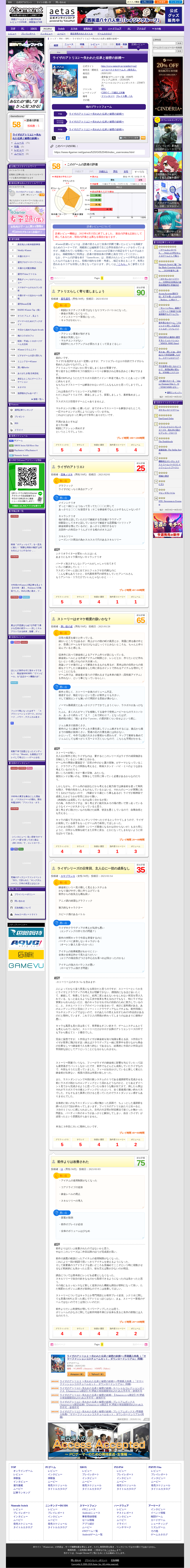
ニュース (19, 142)
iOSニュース (89, 1509)
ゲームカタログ (105, 34)
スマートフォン (88, 1505)
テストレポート (125, 1512)
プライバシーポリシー (25, 894)
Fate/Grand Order (166, 418)
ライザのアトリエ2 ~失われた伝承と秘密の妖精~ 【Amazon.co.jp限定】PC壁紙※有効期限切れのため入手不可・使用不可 (102, 1396)
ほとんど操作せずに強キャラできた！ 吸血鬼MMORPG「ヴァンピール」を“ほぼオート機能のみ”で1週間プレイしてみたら (26, 673)
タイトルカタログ (57, 1488)
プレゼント (20, 416)
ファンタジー (108, 96)
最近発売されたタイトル (81, 34)
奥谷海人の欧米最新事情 (29, 244)
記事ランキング (21, 1492)
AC (129, 28)
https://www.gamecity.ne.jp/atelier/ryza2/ (119, 66)
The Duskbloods (166, 441)
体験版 (17, 1478)
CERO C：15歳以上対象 (113, 92)
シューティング (159, 1523)
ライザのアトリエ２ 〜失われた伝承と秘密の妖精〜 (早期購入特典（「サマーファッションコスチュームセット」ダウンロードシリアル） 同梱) (106, 1357)
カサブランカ (68, 876)
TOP (13, 28)
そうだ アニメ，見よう (28, 316)
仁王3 (161, 484)
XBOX (33, 28)
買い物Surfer (23, 367)
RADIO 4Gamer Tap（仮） (29, 310)
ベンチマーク (124, 1527)
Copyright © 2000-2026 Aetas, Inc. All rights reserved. (95, 1564)
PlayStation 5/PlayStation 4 (25, 450)
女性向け (87, 28)
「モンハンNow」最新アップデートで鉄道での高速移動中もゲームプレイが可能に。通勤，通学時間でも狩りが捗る (170, 311)
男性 (115, 171)
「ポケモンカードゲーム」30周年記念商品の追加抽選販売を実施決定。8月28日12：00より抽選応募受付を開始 (170, 282)
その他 (154, 1531)
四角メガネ (67, 474)
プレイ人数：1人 (124, 96)
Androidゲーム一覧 (92, 1534)
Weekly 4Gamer (24, 250)
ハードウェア (114, 28)
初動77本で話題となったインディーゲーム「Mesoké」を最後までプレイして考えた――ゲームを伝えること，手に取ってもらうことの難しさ (26, 754)
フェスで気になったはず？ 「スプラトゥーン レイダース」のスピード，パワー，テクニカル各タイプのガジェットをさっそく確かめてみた (26, 714)
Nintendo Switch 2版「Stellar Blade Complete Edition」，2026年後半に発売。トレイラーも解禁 (170, 267)
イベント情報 (158, 1512)
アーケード (154, 1505)
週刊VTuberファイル (27, 274)
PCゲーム (18, 440)
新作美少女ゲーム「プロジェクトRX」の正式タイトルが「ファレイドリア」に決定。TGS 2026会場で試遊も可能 (170, 326)
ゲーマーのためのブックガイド (30, 322)
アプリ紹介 (88, 1523)
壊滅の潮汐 (164, 476)
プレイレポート (28, 34)
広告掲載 (115, 1560)
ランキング (176, 2)
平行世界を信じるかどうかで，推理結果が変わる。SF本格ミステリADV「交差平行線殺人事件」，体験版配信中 (170, 369)
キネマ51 (22, 387)
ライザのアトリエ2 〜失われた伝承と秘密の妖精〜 (96, 113)
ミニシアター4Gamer (27, 361)
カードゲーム (158, 1520)
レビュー (12, 34)
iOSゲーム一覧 (90, 1531)
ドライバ (19, 430)
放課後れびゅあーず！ (28, 393)
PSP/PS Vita (155, 1467)
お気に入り (147, 2)
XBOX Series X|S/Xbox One (26, 445)
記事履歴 (161, 2)
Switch (61, 28)
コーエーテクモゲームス (113, 69)
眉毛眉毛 (65, 298)
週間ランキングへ (174, 392)
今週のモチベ (24, 256)
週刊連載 (18, 1485)
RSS (10, 2)
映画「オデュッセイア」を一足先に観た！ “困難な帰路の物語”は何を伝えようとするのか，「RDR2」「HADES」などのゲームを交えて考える (26, 547)
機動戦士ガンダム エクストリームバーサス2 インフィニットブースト (170, 464)
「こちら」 (122, 264)
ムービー (61, 34)
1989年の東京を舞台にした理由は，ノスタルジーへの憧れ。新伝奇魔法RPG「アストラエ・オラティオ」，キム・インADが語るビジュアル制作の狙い (26, 799)
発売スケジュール (57, 1485)
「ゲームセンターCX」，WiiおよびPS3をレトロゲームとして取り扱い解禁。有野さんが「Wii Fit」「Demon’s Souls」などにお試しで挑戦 (170, 253)
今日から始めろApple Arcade (31, 330)
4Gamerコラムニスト (27, 349)
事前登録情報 (89, 1516)
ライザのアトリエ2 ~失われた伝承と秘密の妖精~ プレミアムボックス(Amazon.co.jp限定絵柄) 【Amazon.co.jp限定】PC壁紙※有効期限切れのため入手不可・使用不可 (101, 1404)
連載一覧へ (38, 399)
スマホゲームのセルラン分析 (30, 289)
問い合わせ (61, 2)
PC (22, 28)
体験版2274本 (35, 22)
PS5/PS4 (48, 29)
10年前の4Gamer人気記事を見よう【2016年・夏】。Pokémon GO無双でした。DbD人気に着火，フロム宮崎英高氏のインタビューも (26, 588)
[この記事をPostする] (54, 138)
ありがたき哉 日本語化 (28, 373)
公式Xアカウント (24, 2)
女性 (126, 171)
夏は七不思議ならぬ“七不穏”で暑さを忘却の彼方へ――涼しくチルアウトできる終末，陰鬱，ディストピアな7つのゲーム (26, 628)
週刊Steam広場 (24, 304)
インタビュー (46, 34)
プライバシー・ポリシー (96, 1560)
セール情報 (88, 1520)
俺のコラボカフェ (26, 336)
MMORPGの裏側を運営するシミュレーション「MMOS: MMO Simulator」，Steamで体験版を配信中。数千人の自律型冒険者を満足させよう (170, 340)
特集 (16, 146)
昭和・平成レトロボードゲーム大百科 (30, 342)
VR (100, 28)
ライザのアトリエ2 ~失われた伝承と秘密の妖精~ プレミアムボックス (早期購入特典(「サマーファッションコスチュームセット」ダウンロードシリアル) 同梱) (102, 1414)
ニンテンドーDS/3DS (56, 1505)
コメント (60, 138)
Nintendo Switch (21, 455)
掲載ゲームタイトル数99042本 (26, 19)
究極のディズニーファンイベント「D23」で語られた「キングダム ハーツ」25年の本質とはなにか (26, 880)
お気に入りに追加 (130, 138)
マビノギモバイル (167, 493)
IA (62, 1169)
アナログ (141, 28)
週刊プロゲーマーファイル (30, 262)
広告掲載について (23, 908)
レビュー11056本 (18, 22)
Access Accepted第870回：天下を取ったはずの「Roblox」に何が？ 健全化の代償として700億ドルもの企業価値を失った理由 (170, 296)
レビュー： (34, 195)
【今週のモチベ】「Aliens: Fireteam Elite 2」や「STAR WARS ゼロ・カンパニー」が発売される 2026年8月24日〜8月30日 (170, 384)
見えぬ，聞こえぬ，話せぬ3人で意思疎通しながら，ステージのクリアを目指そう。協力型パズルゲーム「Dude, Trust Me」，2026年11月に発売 (170, 355)
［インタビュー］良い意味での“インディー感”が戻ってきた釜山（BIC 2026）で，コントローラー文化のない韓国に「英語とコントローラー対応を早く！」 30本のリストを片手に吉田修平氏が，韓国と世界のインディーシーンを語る (26, 840)
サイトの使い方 (44, 2)
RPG (103, 89)
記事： (24, 195)
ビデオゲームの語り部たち (30, 355)
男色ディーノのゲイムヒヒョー (30, 281)
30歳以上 (103, 171)
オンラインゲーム (23, 1470)
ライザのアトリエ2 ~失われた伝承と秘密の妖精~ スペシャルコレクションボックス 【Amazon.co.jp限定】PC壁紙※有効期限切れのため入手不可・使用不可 (102, 1389)
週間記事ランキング (24, 410)
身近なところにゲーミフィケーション (30, 380)
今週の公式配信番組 (27, 268)
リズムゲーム (158, 1527)
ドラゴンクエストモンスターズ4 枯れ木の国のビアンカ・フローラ (170, 430)
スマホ (74, 28)
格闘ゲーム (157, 1516)
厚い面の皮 (67, 626)
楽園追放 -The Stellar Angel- (170, 451)
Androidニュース (91, 1512)
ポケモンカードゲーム (169, 410)
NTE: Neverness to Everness (170, 502)
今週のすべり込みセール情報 (30, 297)
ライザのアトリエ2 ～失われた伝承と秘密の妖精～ (30, 192)
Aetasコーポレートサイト (26, 914)
